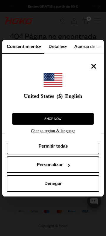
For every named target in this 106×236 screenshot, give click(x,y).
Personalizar (50, 164)
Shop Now (53, 118)
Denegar (53, 183)
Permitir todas (53, 145)
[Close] (94, 66)
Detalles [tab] (57, 46)
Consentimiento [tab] (23, 46)
